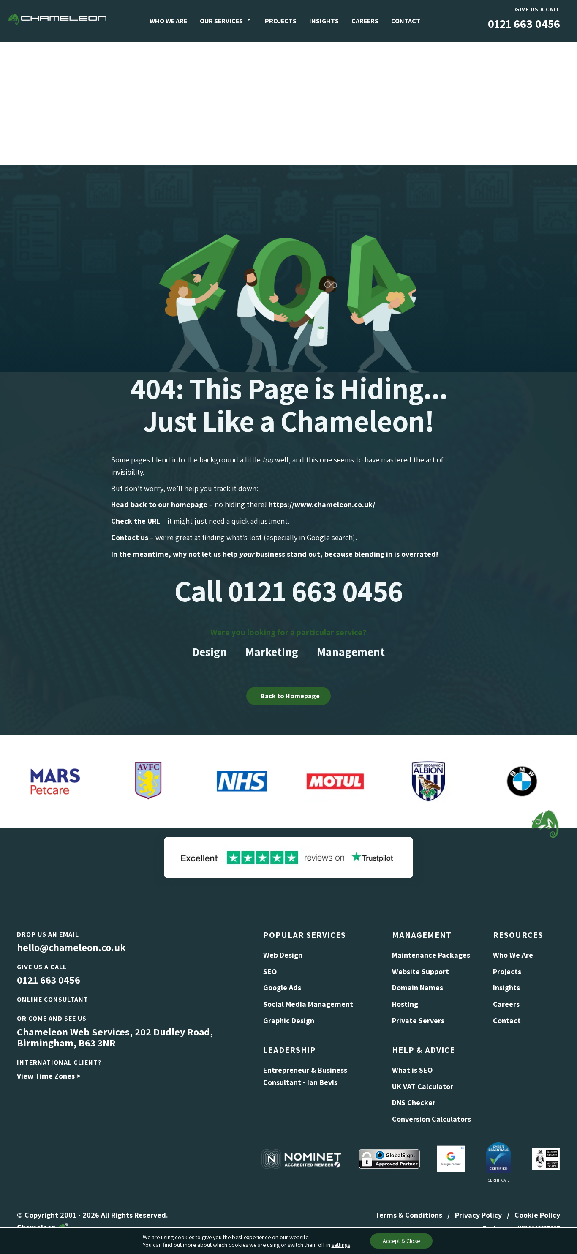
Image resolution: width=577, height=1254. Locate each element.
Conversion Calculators (431, 1119)
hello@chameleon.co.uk (71, 947)
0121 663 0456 (524, 23)
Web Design (282, 955)
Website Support (420, 971)
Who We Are (168, 20)
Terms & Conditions (408, 1215)
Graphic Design (288, 1020)
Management (351, 651)
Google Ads (282, 987)
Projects (281, 20)
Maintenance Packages (431, 955)
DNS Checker (413, 1102)
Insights (324, 20)
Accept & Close (401, 1241)
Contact (405, 20)
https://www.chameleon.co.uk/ (322, 504)
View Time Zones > (49, 1076)
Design (209, 651)
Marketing (271, 651)
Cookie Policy (537, 1215)
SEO (270, 971)
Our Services (221, 20)
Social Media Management (308, 1004)
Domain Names (417, 987)
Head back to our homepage (159, 504)
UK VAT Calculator (422, 1086)
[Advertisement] (288, 101)
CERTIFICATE (498, 1180)
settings (341, 1245)
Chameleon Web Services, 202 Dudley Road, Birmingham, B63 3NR (115, 1037)
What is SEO (412, 1070)
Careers (364, 20)
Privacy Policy (478, 1215)
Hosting (405, 1004)
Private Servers (418, 1020)
